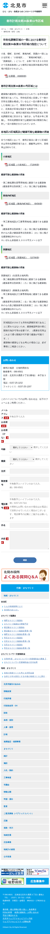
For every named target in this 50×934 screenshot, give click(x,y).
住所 (3, 471)
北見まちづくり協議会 (13, 645)
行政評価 (7, 698)
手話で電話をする (10, 915)
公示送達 (7, 856)
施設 (5, 763)
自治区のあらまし (11, 610)
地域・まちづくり (11, 595)
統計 (5, 756)
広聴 (5, 821)
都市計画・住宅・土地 (12, 32)
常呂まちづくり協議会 (13, 638)
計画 (27, 29)
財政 (5, 713)
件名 (3, 525)
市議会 (6, 785)
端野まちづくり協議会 (13, 620)
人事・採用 (8, 727)
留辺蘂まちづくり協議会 (14, 627)
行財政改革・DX (10, 706)
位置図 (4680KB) (17, 76)
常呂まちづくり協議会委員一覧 (17, 648)
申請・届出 (8, 799)
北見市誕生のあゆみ (12, 684)
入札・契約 (8, 770)
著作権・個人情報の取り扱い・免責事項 (19, 909)
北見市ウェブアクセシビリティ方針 (18, 918)
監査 (5, 806)
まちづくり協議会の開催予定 (16, 624)
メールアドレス (4, 414)
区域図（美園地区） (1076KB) (23, 257)
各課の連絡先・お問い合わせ (26, 912)
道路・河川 (8, 828)
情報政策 (7, 691)
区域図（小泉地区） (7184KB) (23, 165)
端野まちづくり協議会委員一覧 (17, 634)
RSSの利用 (7, 912)
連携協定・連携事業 (12, 741)
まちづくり (8, 749)
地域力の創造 (9, 849)
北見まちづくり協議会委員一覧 (17, 641)
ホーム (3, 29)
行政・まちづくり (16, 29)
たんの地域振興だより (13, 606)
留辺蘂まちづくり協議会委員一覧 (18, 631)
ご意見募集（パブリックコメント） (19, 813)
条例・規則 (8, 720)
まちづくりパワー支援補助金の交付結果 (21, 662)
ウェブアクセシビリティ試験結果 (17, 921)
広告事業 (7, 842)
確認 (25, 560)
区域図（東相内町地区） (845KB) (25, 204)
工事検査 (7, 777)
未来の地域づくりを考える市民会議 (19, 673)
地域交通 (7, 835)
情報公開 (7, 792)
